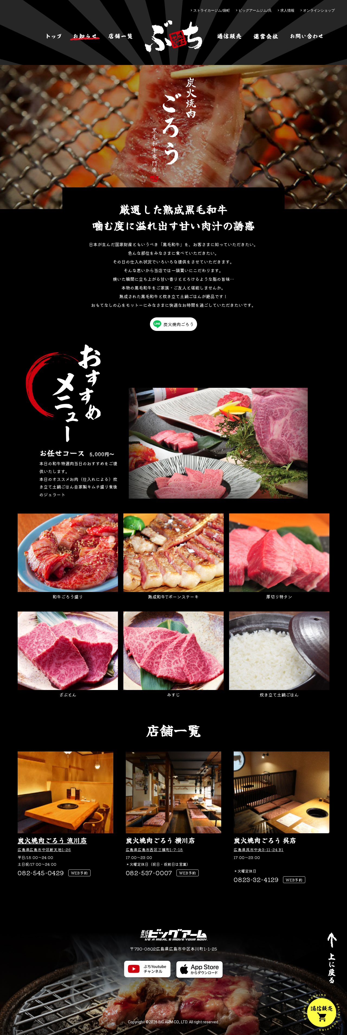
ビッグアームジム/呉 (255, 10)
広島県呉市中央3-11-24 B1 (259, 849)
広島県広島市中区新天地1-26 (44, 849)
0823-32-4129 (256, 879)
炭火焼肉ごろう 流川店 (52, 840)
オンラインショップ (319, 10)
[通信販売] (229, 36)
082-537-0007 (149, 872)
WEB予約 (79, 872)
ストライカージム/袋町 (211, 10)
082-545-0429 (41, 872)
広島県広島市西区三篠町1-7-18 (154, 849)
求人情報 (287, 10)
